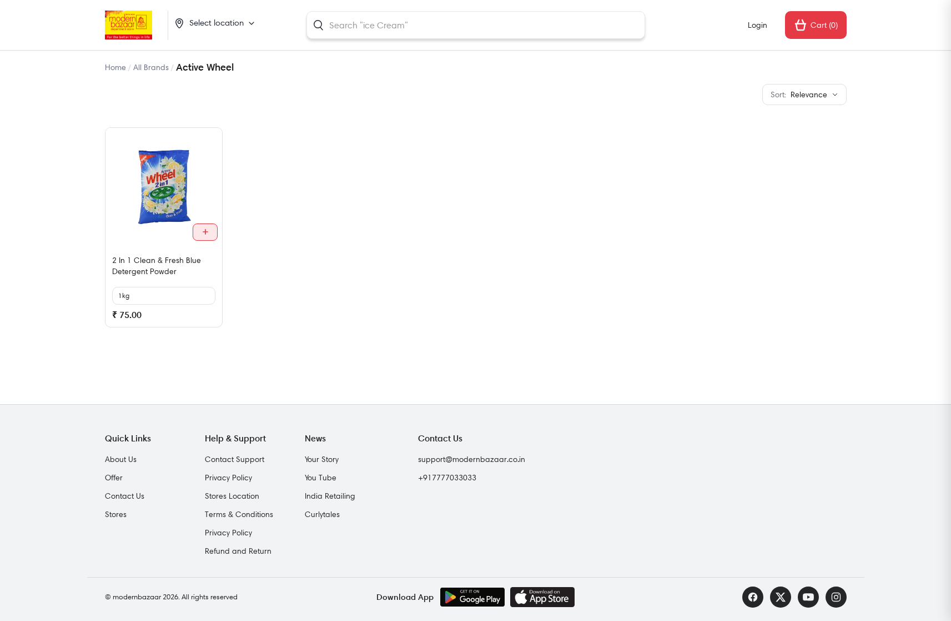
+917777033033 (447, 478)
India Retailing (330, 496)
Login (757, 25)
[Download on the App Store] (542, 597)
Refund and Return (238, 551)
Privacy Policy (228, 478)
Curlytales (322, 514)
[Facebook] (752, 597)
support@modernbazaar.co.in (471, 459)
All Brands (151, 67)
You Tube (320, 478)
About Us (121, 459)
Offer (114, 478)
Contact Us (124, 496)
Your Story (322, 459)
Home (115, 67)
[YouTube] (808, 597)
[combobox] (476, 25)
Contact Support (234, 459)
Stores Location (232, 496)
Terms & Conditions (239, 514)
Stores (116, 514)
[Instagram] (836, 597)
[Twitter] (780, 597)
